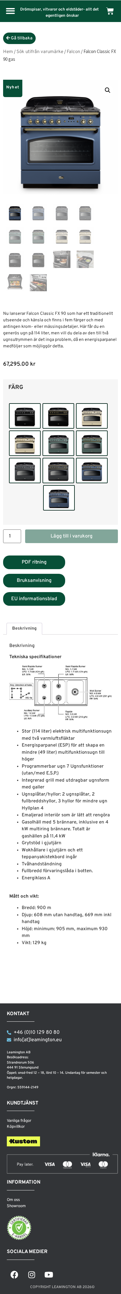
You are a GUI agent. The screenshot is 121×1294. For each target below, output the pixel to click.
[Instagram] (31, 1274)
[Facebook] (14, 1274)
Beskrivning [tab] (24, 628)
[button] (10, 11)
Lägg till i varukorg (71, 536)
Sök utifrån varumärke (39, 52)
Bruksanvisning (34, 581)
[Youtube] (48, 1274)
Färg (15, 388)
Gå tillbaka (21, 38)
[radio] (24, 416)
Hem (8, 52)
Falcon (73, 52)
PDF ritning (34, 562)
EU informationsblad (34, 599)
